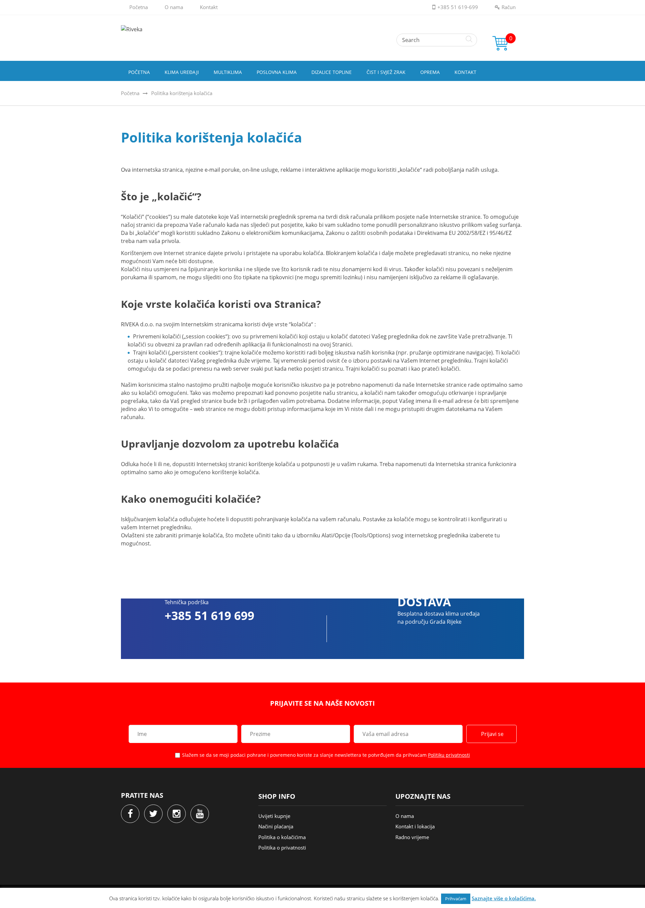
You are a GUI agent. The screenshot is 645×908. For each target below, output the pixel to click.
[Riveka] (322, 29)
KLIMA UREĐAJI (182, 72)
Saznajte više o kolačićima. (504, 898)
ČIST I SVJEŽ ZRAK (386, 72)
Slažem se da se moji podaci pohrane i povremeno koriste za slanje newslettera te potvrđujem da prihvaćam (326, 755)
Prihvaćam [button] (455, 899)
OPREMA (430, 72)
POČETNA (139, 72)
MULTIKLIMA (228, 72)
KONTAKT (465, 72)
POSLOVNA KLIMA (277, 72)
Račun (509, 7)
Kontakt (209, 7)
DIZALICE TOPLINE (331, 72)
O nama (174, 7)
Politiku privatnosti (449, 755)
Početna (138, 7)
